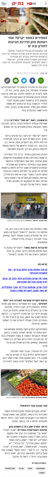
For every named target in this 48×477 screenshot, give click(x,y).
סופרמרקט (40, 468)
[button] (24, 206)
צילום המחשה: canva (9, 33)
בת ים (21, 468)
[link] (32, 81)
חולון (30, 468)
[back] (45, 3)
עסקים (41, 473)
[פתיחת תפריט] (3, 3)
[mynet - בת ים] (24, 5)
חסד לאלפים (10, 468)
